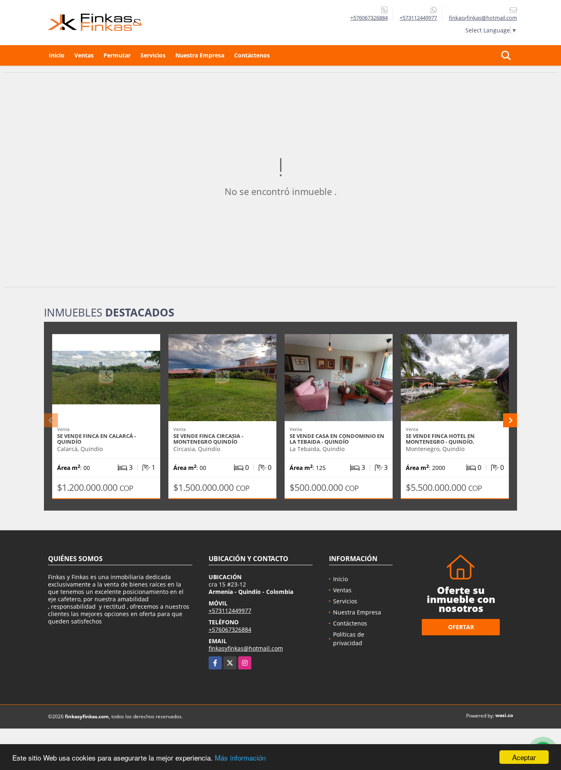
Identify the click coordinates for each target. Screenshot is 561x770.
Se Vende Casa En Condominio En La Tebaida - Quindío (337, 439)
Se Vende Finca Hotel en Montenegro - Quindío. (440, 439)
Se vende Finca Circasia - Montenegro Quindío (208, 439)
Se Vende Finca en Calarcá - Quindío (96, 439)
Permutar (117, 55)
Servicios (153, 55)
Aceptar (524, 757)
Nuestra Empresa (199, 55)
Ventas (84, 55)
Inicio (56, 55)
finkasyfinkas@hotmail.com (246, 648)
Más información (240, 757)
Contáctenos (252, 55)
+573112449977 (418, 17)
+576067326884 (369, 17)
